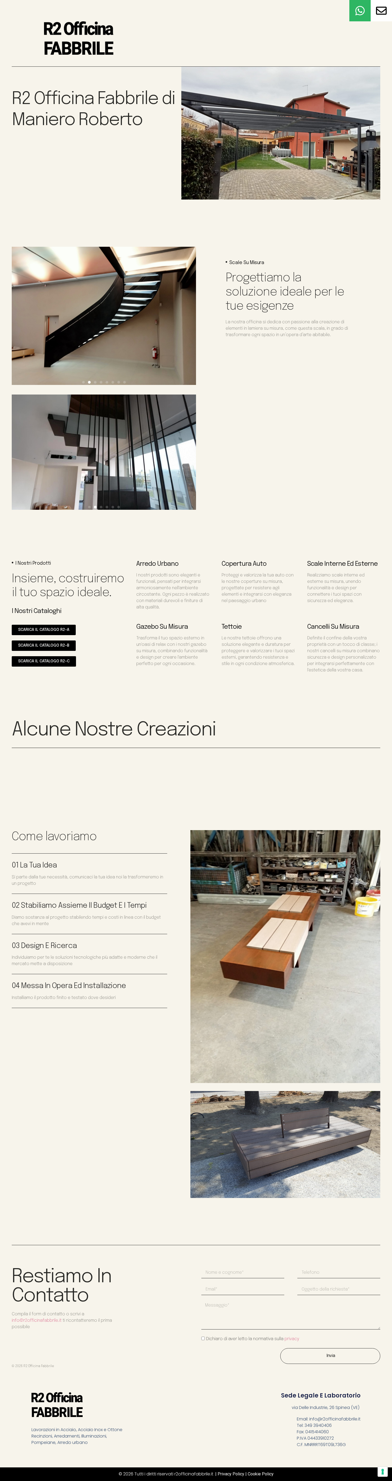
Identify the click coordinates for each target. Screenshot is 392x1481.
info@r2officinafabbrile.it (37, 1320)
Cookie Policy (261, 1473)
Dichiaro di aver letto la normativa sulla (252, 1339)
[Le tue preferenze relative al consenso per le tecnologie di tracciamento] (383, 1472)
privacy (292, 1339)
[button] (83, 382)
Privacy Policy (231, 1473)
